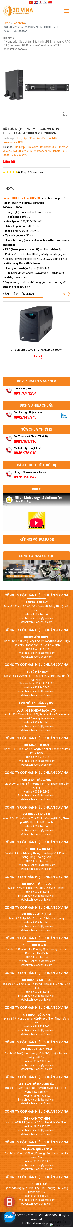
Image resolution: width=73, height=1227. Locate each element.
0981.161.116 (25, 441)
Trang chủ (9, 37)
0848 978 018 (25, 453)
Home (6, 22)
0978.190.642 (25, 477)
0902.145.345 (25, 417)
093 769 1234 (25, 393)
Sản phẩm (19, 22)
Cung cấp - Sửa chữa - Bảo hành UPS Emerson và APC (38, 41)
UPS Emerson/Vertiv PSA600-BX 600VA (36, 349)
